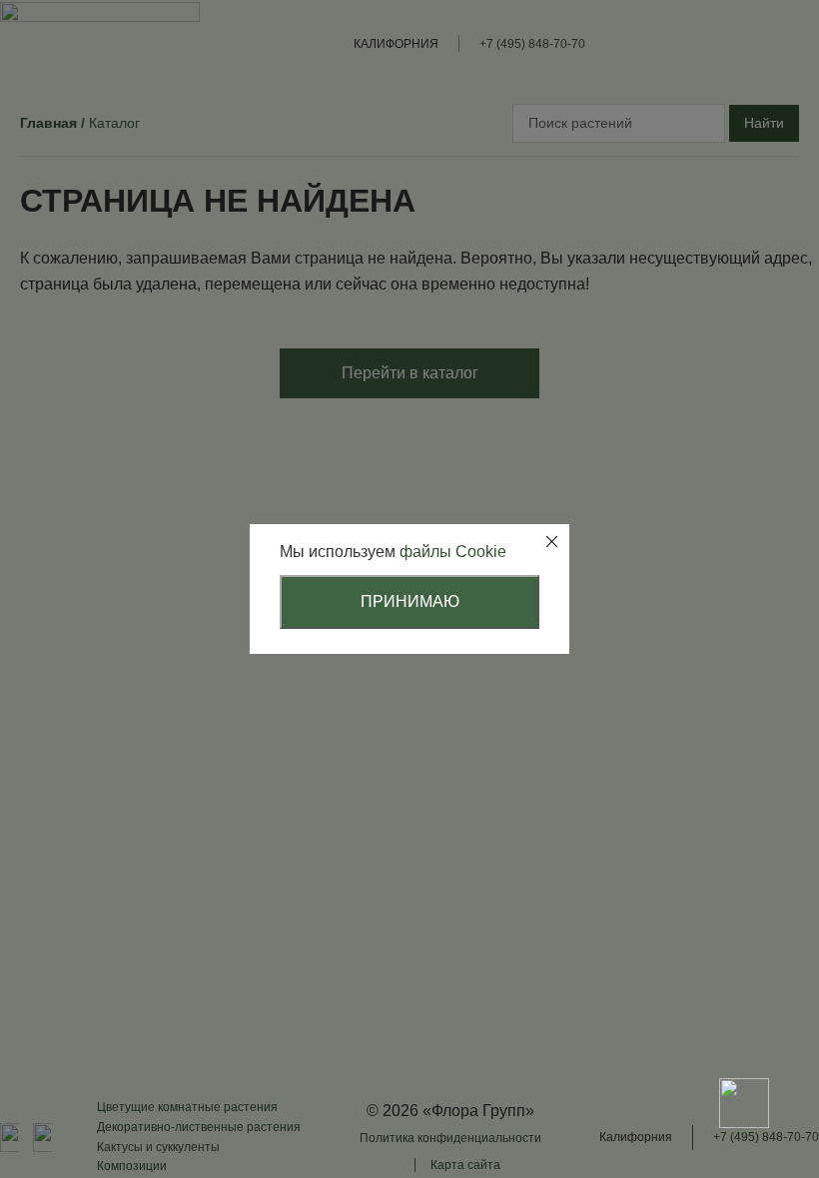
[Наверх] (744, 1033)
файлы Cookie (453, 551)
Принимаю (410, 601)
